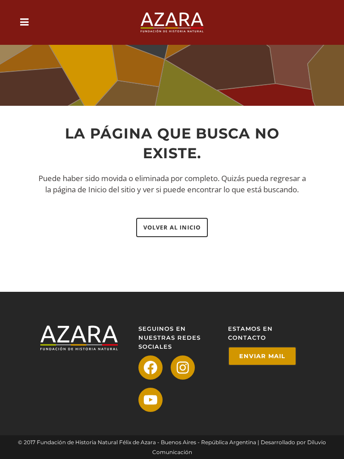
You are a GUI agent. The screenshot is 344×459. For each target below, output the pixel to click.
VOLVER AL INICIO (172, 227)
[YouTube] (150, 400)
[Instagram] (183, 367)
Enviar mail (262, 355)
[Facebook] (150, 367)
